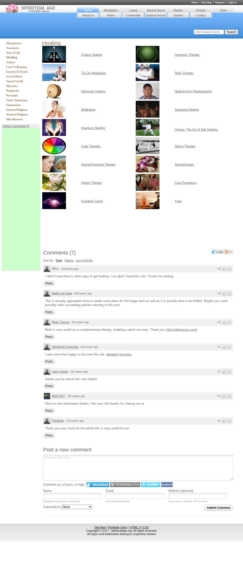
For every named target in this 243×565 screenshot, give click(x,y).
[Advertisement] (21, 199)
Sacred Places (14, 76)
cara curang (60, 371)
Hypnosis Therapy (187, 55)
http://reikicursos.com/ (181, 329)
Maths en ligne (62, 293)
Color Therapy (91, 146)
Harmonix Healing (93, 91)
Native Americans (17, 100)
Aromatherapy (184, 164)
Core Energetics (186, 183)
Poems (178, 10)
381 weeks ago (79, 371)
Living (133, 10)
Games (178, 15)
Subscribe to (52, 507)
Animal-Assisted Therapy (98, 164)
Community (133, 15)
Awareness (12, 48)
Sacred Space (156, 10)
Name (47, 491)
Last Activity (84, 260)
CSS (146, 527)
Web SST (58, 396)
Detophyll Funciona (65, 347)
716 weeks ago (69, 268)
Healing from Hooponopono (193, 91)
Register (220, 2)
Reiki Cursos (60, 322)
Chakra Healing (91, 55)
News (110, 15)
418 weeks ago (89, 346)
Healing (11, 57)
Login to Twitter (150, 484)
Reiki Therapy (184, 73)
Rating (69, 260)
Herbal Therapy (91, 183)
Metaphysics (13, 43)
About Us (88, 15)
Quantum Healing (93, 128)
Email (110, 491)
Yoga (178, 201)
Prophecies (12, 90)
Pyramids (12, 95)
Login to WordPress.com (125, 484)
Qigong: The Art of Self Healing (196, 129)
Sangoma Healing (187, 109)
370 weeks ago (75, 420)
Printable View (117, 527)
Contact (201, 15)
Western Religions (17, 114)
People (201, 10)
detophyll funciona (118, 354)
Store (223, 10)
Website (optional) (180, 491)
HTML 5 (135, 527)
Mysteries (12, 86)
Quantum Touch (92, 201)
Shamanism (13, 105)
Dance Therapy (185, 146)
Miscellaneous (14, 119)
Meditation (110, 10)
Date (59, 260)
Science (10, 62)
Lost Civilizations (16, 67)
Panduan (58, 420)
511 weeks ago (80, 322)
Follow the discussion (228, 251)
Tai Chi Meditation (93, 73)
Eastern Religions (17, 109)
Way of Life (13, 52)
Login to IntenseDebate (98, 484)
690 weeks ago (83, 293)
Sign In (233, 2)
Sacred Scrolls (14, 81)
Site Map (207, 2)
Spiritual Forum (156, 15)
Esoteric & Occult (17, 71)
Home (88, 10)
